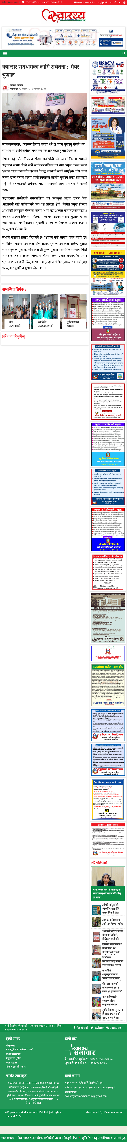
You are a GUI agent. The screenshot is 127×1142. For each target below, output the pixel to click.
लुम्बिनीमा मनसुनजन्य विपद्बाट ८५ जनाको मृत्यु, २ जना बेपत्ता (93, 1138)
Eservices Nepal (113, 1112)
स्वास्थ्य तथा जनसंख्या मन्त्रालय (27, 1083)
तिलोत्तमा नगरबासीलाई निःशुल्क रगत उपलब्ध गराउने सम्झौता (112, 963)
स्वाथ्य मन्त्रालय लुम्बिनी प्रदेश (41, 1087)
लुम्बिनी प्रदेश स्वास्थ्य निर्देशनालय (22, 1095)
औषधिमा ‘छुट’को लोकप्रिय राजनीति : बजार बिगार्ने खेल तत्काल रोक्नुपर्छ (111, 911)
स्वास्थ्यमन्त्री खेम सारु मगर (44, 1092)
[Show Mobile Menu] (5, 53)
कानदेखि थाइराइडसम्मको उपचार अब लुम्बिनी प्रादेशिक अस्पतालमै (111, 976)
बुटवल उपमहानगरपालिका (44, 1099)
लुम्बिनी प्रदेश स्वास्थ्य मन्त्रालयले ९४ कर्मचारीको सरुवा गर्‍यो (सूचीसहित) (112, 950)
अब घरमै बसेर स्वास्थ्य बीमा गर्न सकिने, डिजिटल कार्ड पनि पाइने (112, 937)
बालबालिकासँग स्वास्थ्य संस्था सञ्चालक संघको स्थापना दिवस (109, 1003)
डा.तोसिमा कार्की (22, 1099)
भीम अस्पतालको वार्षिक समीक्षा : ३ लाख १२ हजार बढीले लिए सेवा (112, 989)
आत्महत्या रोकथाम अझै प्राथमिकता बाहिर (112, 922)
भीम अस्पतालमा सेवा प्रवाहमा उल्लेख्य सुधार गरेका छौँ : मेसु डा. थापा (107, 893)
